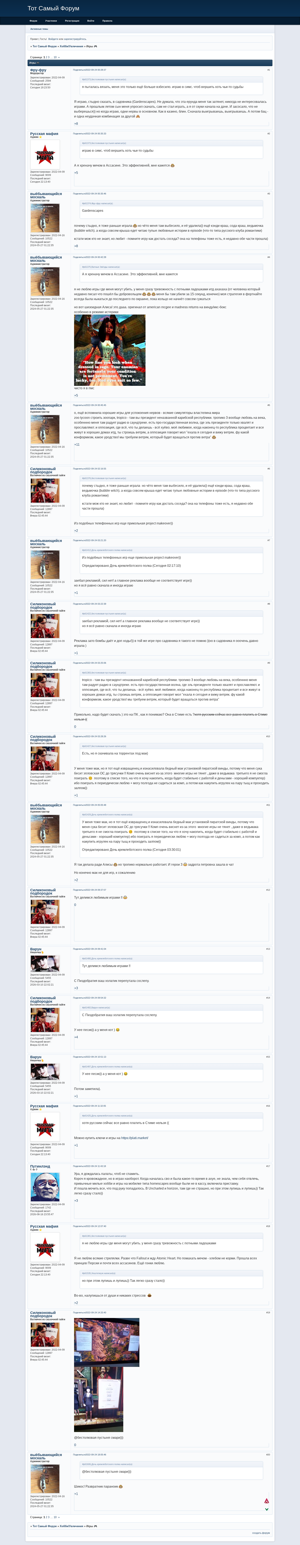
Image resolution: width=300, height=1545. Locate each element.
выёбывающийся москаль (46, 195)
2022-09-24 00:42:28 (96, 257)
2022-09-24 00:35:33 (96, 133)
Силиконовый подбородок (43, 470)
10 (55, 57)
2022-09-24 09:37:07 (96, 890)
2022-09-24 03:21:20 (96, 540)
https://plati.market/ (134, 1138)
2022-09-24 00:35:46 (96, 193)
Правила (107, 21)
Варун (35, 949)
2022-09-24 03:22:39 (96, 604)
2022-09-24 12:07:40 (96, 1226)
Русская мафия (44, 134)
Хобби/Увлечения (71, 46)
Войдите (53, 39)
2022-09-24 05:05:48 (96, 805)
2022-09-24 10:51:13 (96, 1057)
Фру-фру (38, 70)
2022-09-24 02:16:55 (96, 468)
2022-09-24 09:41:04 (96, 949)
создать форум (261, 1533)
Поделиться (79, 70)
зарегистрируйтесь (75, 39)
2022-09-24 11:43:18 (96, 1166)
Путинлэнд (40, 1166)
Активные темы (39, 29)
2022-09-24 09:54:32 (96, 998)
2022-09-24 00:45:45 (96, 405)
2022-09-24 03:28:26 (96, 736)
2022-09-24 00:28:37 (96, 70)
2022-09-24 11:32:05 (96, 1106)
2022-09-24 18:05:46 (96, 1454)
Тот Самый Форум (45, 46)
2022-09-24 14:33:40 (96, 1312)
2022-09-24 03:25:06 (96, 663)
